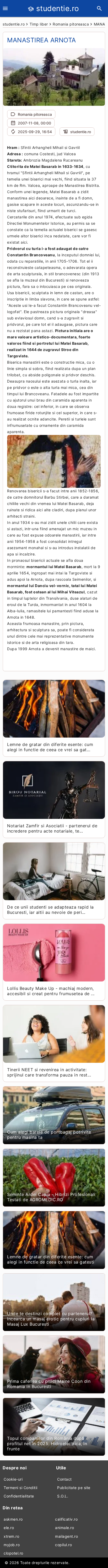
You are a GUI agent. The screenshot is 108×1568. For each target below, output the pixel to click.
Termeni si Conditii (20, 1487)
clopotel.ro (13, 1553)
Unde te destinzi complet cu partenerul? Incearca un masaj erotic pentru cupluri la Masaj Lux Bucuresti (51, 1319)
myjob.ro (12, 1544)
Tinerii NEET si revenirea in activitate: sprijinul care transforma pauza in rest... (49, 1072)
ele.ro (9, 1527)
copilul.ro (63, 1544)
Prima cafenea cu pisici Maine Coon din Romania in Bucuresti (48, 1384)
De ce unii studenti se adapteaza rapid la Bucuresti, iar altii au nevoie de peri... (50, 909)
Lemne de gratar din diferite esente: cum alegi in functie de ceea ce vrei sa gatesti (50, 1259)
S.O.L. (62, 1496)
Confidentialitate (19, 1496)
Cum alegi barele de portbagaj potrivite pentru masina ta (49, 1134)
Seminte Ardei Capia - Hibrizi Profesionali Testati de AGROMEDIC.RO (51, 1197)
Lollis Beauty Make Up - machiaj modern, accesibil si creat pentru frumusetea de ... (51, 991)
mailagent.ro (66, 1536)
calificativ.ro (66, 1519)
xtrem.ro (11, 1536)
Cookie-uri (13, 1479)
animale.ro (64, 1527)
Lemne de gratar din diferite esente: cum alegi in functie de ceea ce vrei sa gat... (50, 747)
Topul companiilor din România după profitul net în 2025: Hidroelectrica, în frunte (47, 1443)
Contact (64, 1479)
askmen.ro (13, 1519)
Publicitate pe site (73, 1487)
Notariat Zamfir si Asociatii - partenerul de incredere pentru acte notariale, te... (52, 828)
